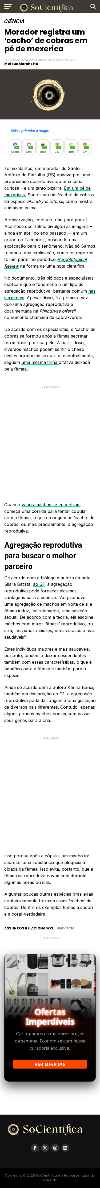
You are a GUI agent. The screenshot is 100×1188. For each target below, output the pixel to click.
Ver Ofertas (50, 1064)
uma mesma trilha (40, 362)
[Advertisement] (50, 439)
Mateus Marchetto (21, 63)
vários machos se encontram (51, 504)
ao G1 (39, 584)
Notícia (66, 928)
